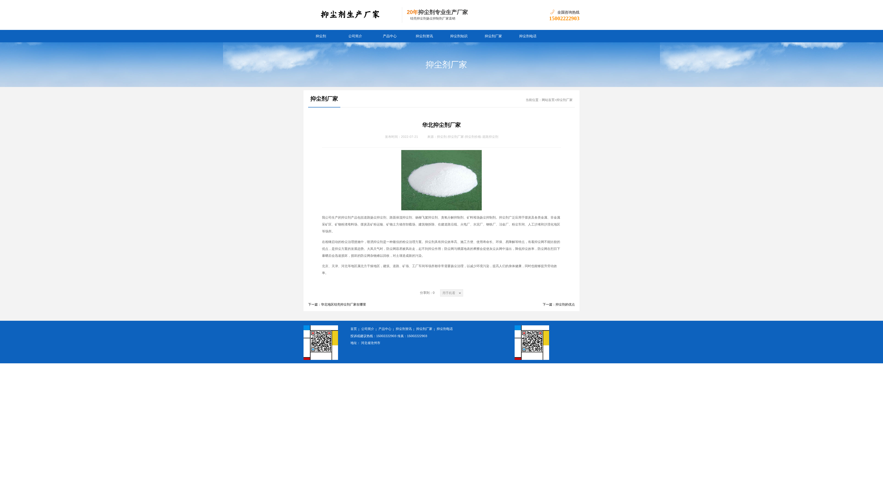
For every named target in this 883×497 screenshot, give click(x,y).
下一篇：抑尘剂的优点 (559, 304)
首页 (353, 329)
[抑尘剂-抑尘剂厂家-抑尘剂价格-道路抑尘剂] (353, 15)
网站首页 (548, 100)
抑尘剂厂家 (493, 36)
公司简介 (355, 36)
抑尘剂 (321, 36)
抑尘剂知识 (458, 36)
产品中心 (390, 36)
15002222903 (564, 18)
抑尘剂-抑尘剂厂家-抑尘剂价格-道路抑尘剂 (467, 137)
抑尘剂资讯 (424, 36)
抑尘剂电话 (527, 36)
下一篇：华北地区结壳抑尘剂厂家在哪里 (337, 304)
